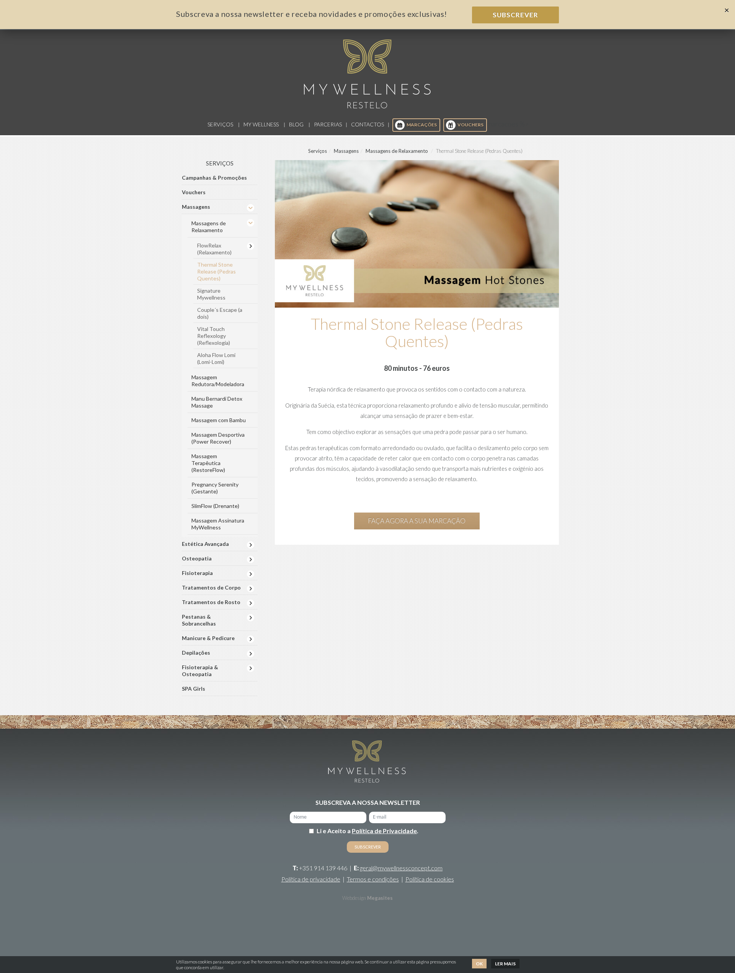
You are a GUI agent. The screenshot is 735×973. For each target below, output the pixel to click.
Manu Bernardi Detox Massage (216, 402)
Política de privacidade (310, 879)
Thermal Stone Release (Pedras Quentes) (216, 271)
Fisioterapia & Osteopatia (200, 670)
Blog (296, 124)
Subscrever (515, 15)
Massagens (346, 151)
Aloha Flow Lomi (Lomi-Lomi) (216, 358)
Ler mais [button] (505, 963)
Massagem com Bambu (218, 420)
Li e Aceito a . (367, 830)
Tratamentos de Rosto (211, 602)
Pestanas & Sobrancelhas (199, 620)
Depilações (196, 652)
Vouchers (470, 125)
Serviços (220, 124)
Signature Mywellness (211, 294)
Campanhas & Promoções (214, 177)
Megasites (380, 898)
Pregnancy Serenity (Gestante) (214, 488)
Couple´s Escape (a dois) (219, 313)
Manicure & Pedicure (208, 638)
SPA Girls (193, 688)
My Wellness (261, 124)
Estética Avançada (205, 544)
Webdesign (354, 898)
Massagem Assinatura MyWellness (217, 524)
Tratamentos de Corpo (211, 587)
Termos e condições (373, 879)
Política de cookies (429, 879)
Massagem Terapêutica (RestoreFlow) (208, 463)
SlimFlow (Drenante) (215, 506)
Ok (479, 963)
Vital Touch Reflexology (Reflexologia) (213, 336)
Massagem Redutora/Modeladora (217, 380)
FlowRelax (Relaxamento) (214, 249)
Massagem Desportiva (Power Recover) (218, 438)
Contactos (367, 124)
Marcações (422, 125)
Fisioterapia (197, 573)
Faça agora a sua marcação (417, 521)
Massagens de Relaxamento (397, 151)
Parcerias (328, 124)
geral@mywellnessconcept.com (401, 867)
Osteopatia (197, 558)
